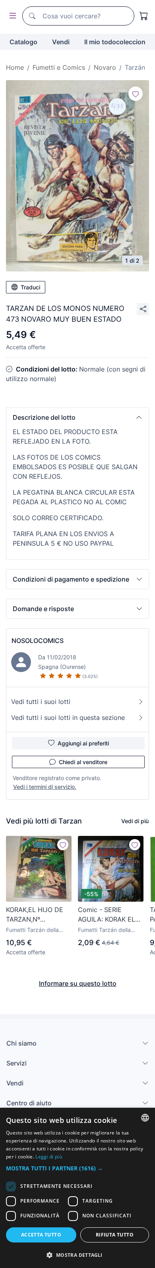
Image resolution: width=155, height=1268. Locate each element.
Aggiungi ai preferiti (83, 743)
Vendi (61, 42)
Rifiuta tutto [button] (115, 1234)
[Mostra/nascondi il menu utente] (11, 16)
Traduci (30, 287)
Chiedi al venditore (83, 762)
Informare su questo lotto (77, 983)
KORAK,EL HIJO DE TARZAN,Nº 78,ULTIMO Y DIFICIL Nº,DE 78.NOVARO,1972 (37, 915)
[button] (77, 417)
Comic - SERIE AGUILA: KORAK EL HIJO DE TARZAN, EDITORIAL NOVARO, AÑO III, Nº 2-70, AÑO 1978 (110, 915)
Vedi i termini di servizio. (44, 786)
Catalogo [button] (23, 42)
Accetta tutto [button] (41, 1234)
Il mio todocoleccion (114, 42)
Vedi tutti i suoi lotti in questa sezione (68, 717)
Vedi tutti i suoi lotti (40, 702)
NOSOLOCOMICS (38, 641)
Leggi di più (48, 1156)
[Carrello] (144, 16)
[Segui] (135, 93)
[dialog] (77, 1188)
